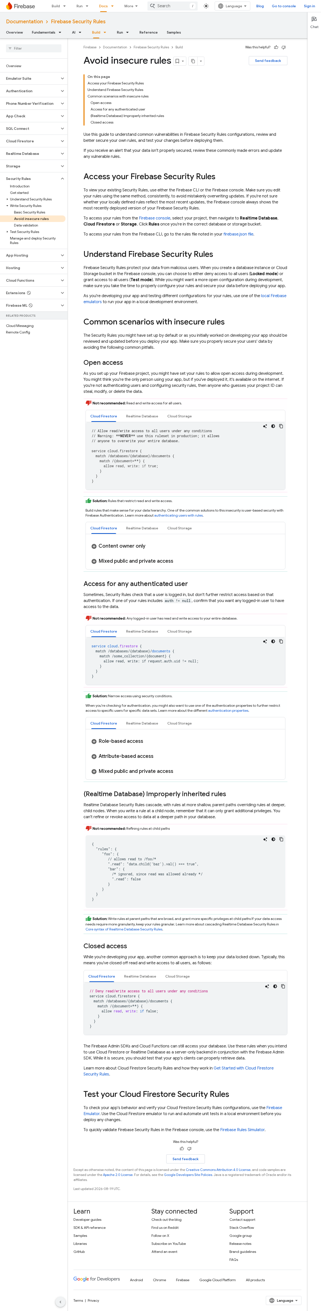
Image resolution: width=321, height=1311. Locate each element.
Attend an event (164, 1251)
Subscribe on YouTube (168, 1243)
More (128, 6)
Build (56, 6)
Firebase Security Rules (78, 22)
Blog (260, 6)
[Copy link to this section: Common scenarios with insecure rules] (230, 322)
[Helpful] (276, 47)
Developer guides (87, 1219)
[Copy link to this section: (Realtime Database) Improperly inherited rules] (231, 794)
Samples (174, 32)
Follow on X (160, 1235)
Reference (148, 32)
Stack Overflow (241, 1227)
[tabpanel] (185, 456)
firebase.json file (238, 234)
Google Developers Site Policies (188, 1175)
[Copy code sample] (281, 426)
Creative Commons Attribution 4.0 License (218, 1170)
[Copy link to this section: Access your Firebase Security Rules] (220, 177)
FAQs (233, 1259)
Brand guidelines (242, 1251)
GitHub (79, 1251)
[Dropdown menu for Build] (66, 6)
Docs (103, 6)
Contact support (242, 1219)
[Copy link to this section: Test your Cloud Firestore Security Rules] (234, 1095)
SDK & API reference (89, 1227)
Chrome (159, 1280)
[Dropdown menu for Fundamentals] (61, 32)
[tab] (104, 416)
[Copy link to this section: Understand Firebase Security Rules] (218, 255)
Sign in (309, 6)
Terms (78, 1300)
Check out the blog (166, 1219)
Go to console (284, 6)
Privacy (93, 1300)
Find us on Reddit (165, 1227)
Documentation (24, 22)
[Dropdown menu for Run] (89, 6)
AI (73, 32)
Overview (14, 32)
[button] (29, 78)
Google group (240, 1235)
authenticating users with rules (178, 515)
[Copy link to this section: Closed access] (132, 946)
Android (136, 1280)
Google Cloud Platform (217, 1280)
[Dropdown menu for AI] (81, 32)
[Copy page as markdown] (193, 61)
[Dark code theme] (273, 426)
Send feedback (268, 60)
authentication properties (228, 710)
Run (79, 6)
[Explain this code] (265, 426)
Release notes (240, 1243)
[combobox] (172, 6)
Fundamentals (43, 32)
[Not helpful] (283, 47)
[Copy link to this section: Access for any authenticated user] (193, 584)
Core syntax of (124, 929)
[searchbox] (33, 48)
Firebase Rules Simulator (242, 1129)
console (154, 218)
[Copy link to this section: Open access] (128, 363)
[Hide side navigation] (60, 1302)
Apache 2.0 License (118, 1175)
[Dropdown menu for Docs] (114, 6)
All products (255, 1280)
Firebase (90, 47)
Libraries (80, 1243)
